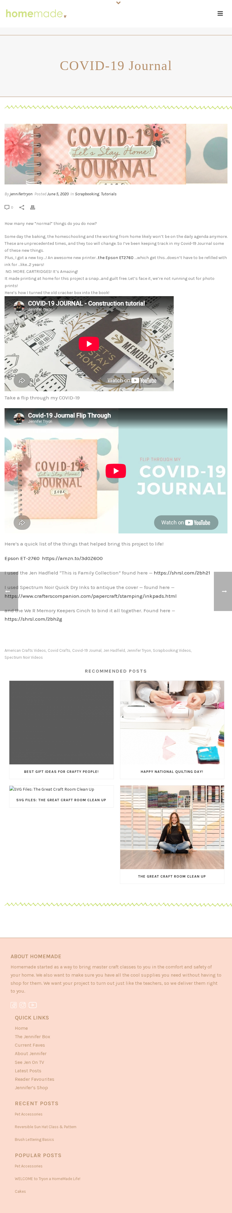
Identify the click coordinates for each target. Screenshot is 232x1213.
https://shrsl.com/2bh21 (181, 573)
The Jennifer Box (32, 1036)
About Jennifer (31, 1053)
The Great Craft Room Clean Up (172, 876)
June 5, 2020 (58, 194)
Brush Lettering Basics (34, 1139)
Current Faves (30, 1045)
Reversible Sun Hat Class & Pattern (45, 1127)
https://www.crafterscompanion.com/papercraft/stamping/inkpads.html (91, 596)
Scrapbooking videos (172, 650)
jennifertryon (21, 194)
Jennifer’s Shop (31, 1087)
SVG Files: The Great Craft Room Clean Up (61, 800)
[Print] (35, 207)
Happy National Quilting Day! (172, 772)
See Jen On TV (29, 1062)
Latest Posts (28, 1071)
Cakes (20, 1191)
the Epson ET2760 (116, 257)
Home (21, 1028)
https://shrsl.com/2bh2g (33, 619)
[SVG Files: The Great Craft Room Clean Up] (61, 789)
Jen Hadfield (114, 650)
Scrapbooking (87, 194)
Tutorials (109, 194)
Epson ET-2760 (23, 558)
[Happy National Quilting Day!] (172, 722)
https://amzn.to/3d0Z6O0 (72, 558)
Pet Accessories (29, 1114)
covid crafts (59, 650)
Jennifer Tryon (139, 650)
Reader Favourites (34, 1079)
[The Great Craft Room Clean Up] (172, 827)
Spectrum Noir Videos (24, 657)
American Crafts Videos (25, 650)
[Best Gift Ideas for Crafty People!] (61, 722)
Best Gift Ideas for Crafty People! (61, 772)
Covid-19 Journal (87, 650)
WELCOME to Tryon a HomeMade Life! (47, 1178)
